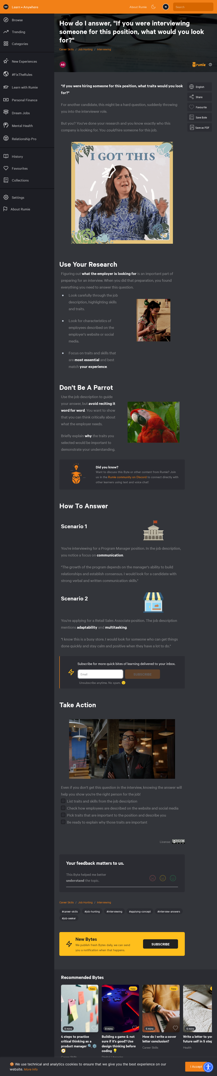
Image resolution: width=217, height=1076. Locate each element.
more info (31, 1069)
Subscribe (143, 674)
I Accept (196, 1066)
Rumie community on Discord (127, 477)
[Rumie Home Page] (5, 6)
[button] (208, 1067)
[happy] (173, 878)
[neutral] (163, 878)
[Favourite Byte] (94, 1028)
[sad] (152, 878)
